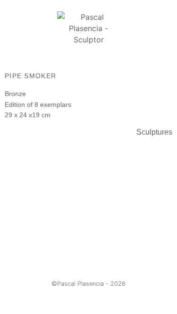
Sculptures (154, 132)
